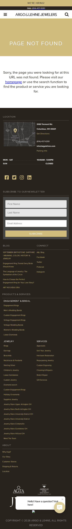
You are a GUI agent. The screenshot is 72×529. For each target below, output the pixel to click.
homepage (13, 82)
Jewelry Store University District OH (18, 414)
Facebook (41, 257)
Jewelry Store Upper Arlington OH (17, 404)
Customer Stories (9, 462)
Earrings (7, 351)
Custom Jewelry (10, 380)
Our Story (6, 457)
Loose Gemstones (11, 375)
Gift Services (42, 380)
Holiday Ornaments (11, 395)
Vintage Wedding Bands (13, 325)
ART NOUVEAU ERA (11, 287)
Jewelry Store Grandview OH (15, 429)
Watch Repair (42, 375)
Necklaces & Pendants (13, 360)
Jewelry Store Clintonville (14, 424)
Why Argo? (6, 452)
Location (5, 471)
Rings (6, 346)
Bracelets (7, 356)
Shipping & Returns (10, 466)
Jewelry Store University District (17, 419)
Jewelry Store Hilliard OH (14, 434)
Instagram (41, 272)
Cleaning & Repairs (44, 370)
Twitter (39, 262)
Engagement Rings (11, 305)
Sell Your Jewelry (44, 351)
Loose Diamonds (10, 335)
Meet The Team (10, 438)
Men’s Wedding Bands (13, 310)
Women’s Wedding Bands (14, 330)
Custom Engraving (44, 365)
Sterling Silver (9, 365)
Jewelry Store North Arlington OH (17, 409)
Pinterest (40, 267)
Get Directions (43, 133)
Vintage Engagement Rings (14, 320)
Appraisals (41, 346)
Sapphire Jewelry (11, 399)
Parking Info (42, 151)
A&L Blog (40, 252)
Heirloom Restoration (45, 356)
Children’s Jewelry (11, 370)
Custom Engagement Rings (14, 315)
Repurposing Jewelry (45, 360)
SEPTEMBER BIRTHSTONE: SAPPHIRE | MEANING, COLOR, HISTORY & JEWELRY (19, 255)
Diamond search (10, 385)
